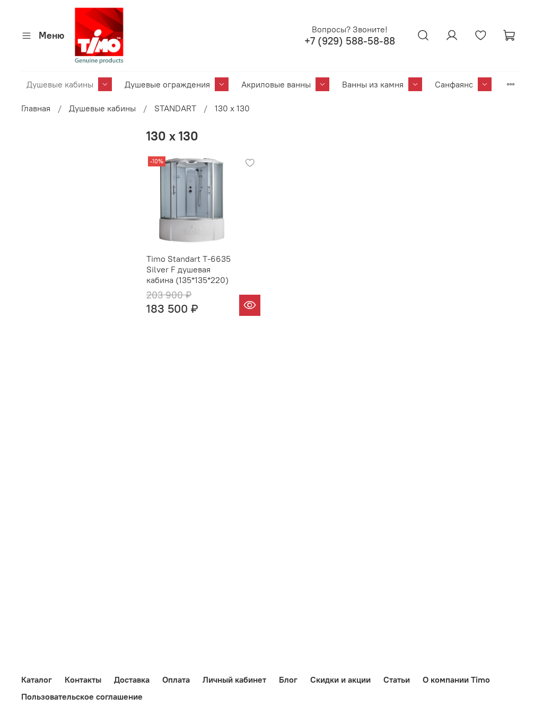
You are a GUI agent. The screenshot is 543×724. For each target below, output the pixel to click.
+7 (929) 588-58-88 (349, 41)
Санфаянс (454, 84)
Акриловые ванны (276, 84)
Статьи (396, 679)
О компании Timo (456, 679)
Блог (288, 679)
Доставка (132, 679)
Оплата (176, 679)
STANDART (175, 108)
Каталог (36, 679)
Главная (35, 108)
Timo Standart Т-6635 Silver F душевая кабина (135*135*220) (188, 269)
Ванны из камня (373, 84)
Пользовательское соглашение (82, 696)
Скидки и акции (340, 679)
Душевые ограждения (167, 84)
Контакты (83, 679)
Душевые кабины (60, 84)
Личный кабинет (234, 679)
